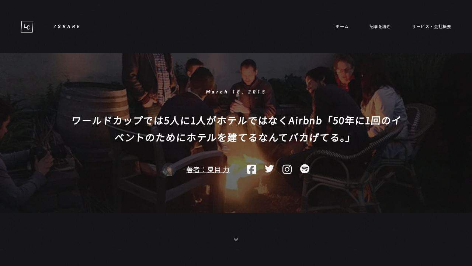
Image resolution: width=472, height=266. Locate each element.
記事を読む (380, 26)
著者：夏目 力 (208, 169)
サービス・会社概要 (431, 26)
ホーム (342, 26)
